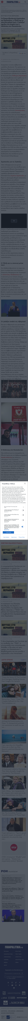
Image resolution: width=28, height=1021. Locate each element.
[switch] (23, 510)
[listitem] (14, 507)
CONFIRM (8, 532)
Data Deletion (6, 537)
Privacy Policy (22, 537)
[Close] (25, 484)
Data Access (14, 537)
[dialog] (14, 510)
